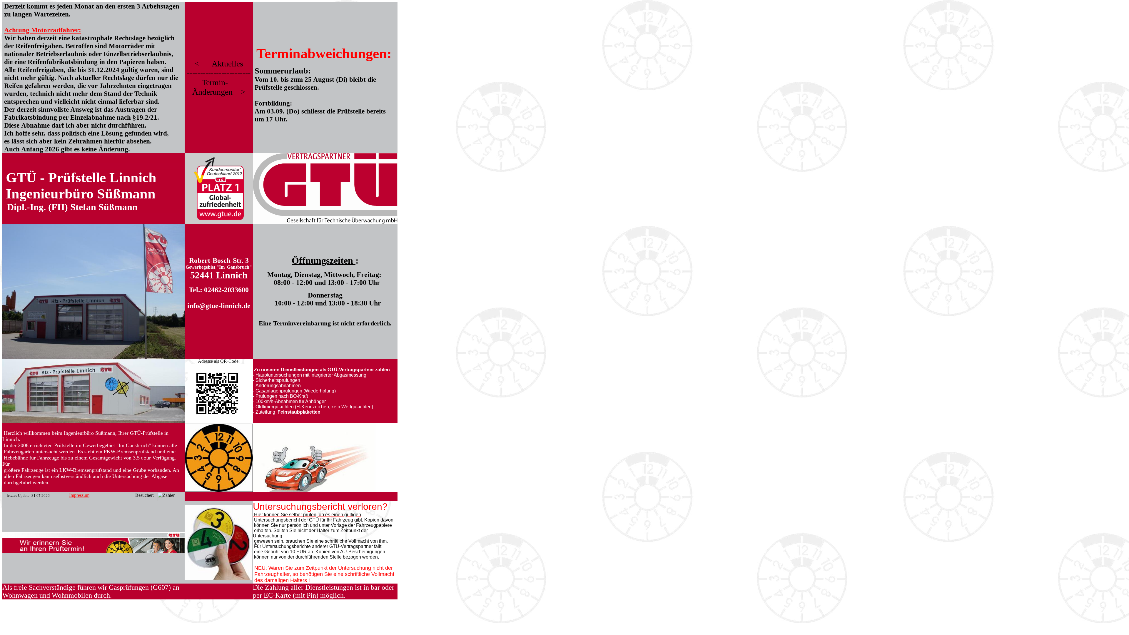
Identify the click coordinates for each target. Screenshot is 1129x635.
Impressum (79, 495)
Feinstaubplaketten (299, 412)
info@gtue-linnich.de (218, 306)
